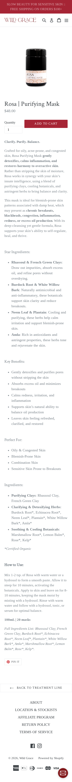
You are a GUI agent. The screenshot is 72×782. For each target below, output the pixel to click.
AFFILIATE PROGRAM (36, 717)
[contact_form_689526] (63, 773)
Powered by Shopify (51, 758)
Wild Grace (26, 758)
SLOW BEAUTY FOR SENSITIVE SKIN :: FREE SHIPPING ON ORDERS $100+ (36, 7)
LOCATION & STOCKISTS (36, 710)
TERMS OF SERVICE (36, 732)
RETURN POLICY (36, 725)
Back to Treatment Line (39, 688)
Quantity (9, 122)
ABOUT (36, 702)
